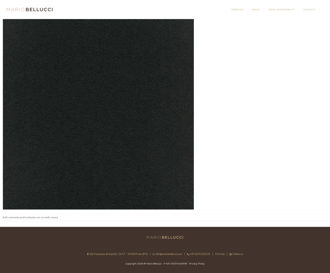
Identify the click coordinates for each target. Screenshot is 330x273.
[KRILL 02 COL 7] (98, 114)
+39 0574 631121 (200, 253)
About (256, 9)
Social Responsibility (281, 9)
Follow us (238, 253)
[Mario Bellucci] (30, 9)
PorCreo (220, 253)
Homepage (237, 9)
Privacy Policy (197, 263)
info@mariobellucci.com (169, 253)
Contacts (309, 9)
